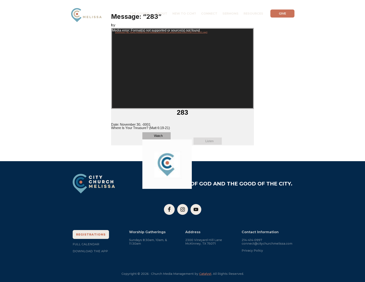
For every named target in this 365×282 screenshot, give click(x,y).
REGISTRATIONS (91, 234)
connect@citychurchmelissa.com (267, 243)
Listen (209, 141)
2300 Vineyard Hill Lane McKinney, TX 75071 (203, 241)
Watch (158, 136)
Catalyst (205, 274)
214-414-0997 (252, 240)
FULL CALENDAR (86, 244)
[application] (182, 68)
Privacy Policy (252, 250)
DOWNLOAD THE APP (90, 251)
